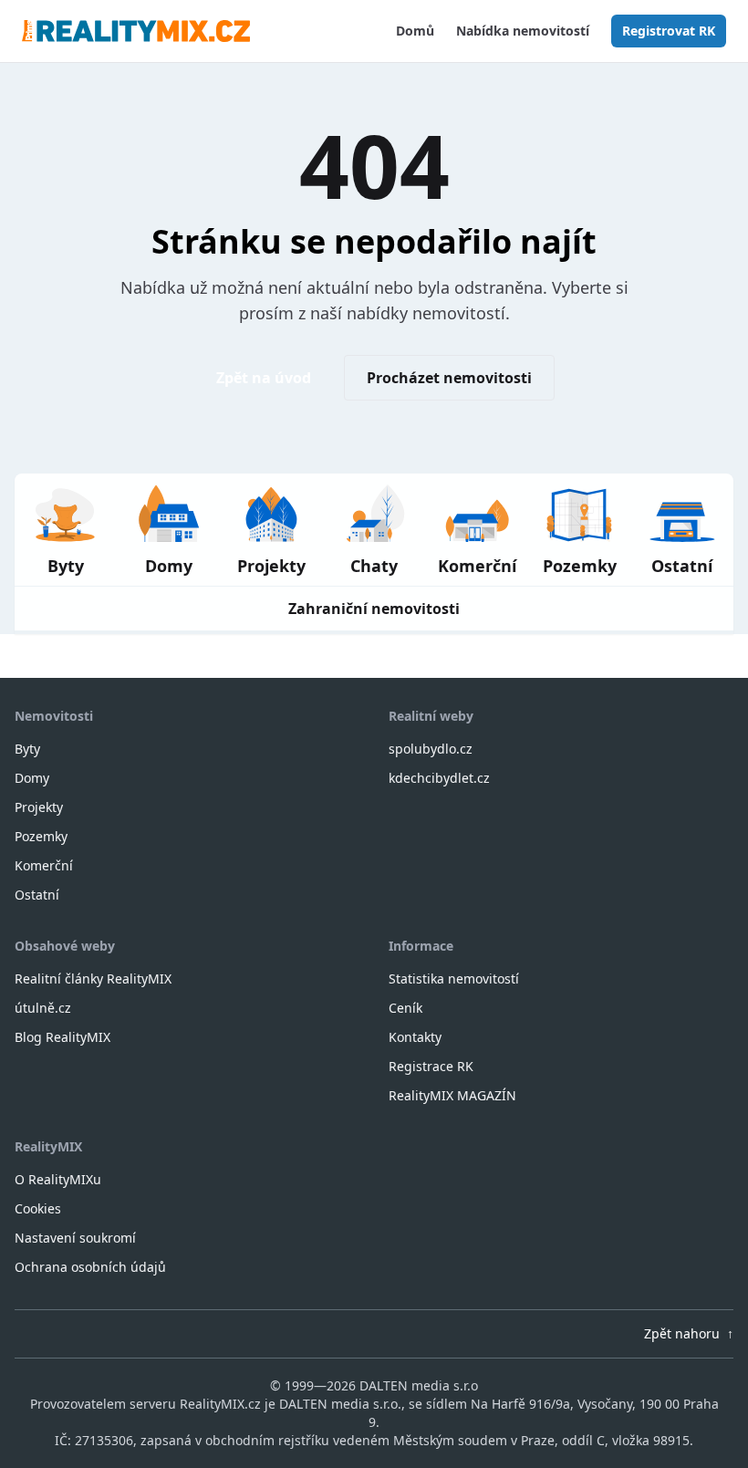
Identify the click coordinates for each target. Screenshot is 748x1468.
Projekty (39, 807)
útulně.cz (43, 1007)
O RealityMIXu (58, 1179)
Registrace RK (431, 1066)
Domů (415, 30)
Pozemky (41, 836)
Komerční (44, 865)
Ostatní (37, 894)
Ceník (405, 1007)
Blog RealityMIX (62, 1037)
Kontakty (415, 1037)
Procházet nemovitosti (449, 378)
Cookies (38, 1208)
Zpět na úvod (263, 378)
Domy (32, 777)
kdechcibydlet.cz (439, 777)
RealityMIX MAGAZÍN (452, 1095)
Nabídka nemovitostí (522, 30)
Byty (27, 748)
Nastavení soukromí (75, 1237)
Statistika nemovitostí (454, 978)
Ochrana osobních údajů (90, 1266)
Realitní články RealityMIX (93, 978)
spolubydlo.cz (431, 748)
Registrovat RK (668, 30)
